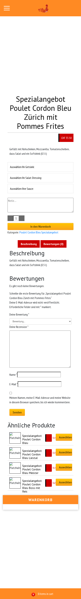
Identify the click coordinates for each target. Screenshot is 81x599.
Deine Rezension (18, 327)
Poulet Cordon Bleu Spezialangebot (38, 232)
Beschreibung (29, 244)
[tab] (29, 244)
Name (13, 374)
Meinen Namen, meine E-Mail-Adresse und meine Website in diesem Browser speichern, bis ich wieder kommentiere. (39, 400)
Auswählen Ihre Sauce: (22, 188)
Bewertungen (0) (53, 244)
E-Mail (13, 384)
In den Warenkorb (40, 226)
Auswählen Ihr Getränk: (22, 167)
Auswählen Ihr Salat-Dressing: (26, 178)
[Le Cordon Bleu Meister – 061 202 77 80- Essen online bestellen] (43, 8)
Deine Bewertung (19, 314)
